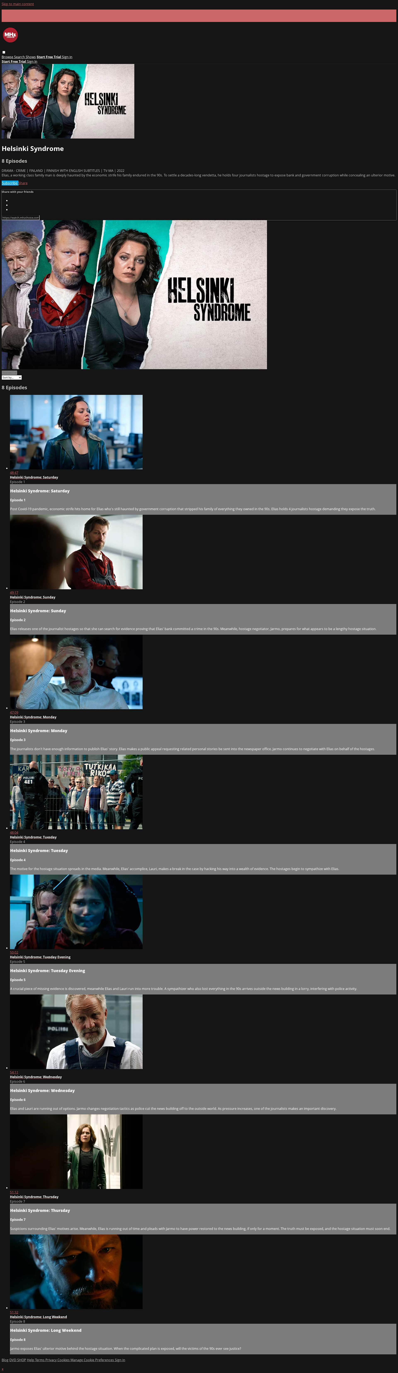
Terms (40, 1360)
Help (31, 1360)
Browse (8, 57)
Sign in (67, 57)
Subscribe (10, 183)
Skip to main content (18, 4)
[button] (3, 52)
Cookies (63, 1360)
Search (20, 57)
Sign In (32, 61)
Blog (5, 1360)
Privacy (51, 1360)
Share (23, 183)
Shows (31, 57)
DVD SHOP (17, 1360)
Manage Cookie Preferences (92, 1360)
